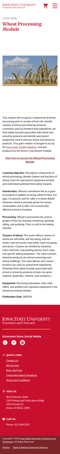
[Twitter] (5, 343)
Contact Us (12, 360)
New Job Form (14, 370)
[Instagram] (22, 343)
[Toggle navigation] (54, 5)
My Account (12, 365)
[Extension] (19, 6)
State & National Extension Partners (30, 447)
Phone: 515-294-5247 (18, 424)
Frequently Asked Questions (21, 375)
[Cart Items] (45, 5)
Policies (6, 447)
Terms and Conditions (18, 380)
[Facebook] (13, 343)
